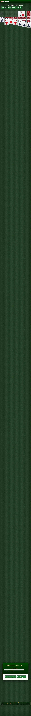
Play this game (21, 677)
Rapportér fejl (28, 704)
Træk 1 (2, 7)
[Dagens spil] (21, 7)
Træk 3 (5, 7)
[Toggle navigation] (29, 1)
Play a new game (10, 677)
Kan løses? (23, 703)
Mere (9, 7)
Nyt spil (13, 7)
